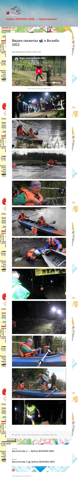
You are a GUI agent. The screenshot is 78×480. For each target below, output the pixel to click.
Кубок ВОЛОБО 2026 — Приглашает (31, 19)
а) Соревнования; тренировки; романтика (43, 435)
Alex (25, 435)
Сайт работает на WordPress (21, 476)
